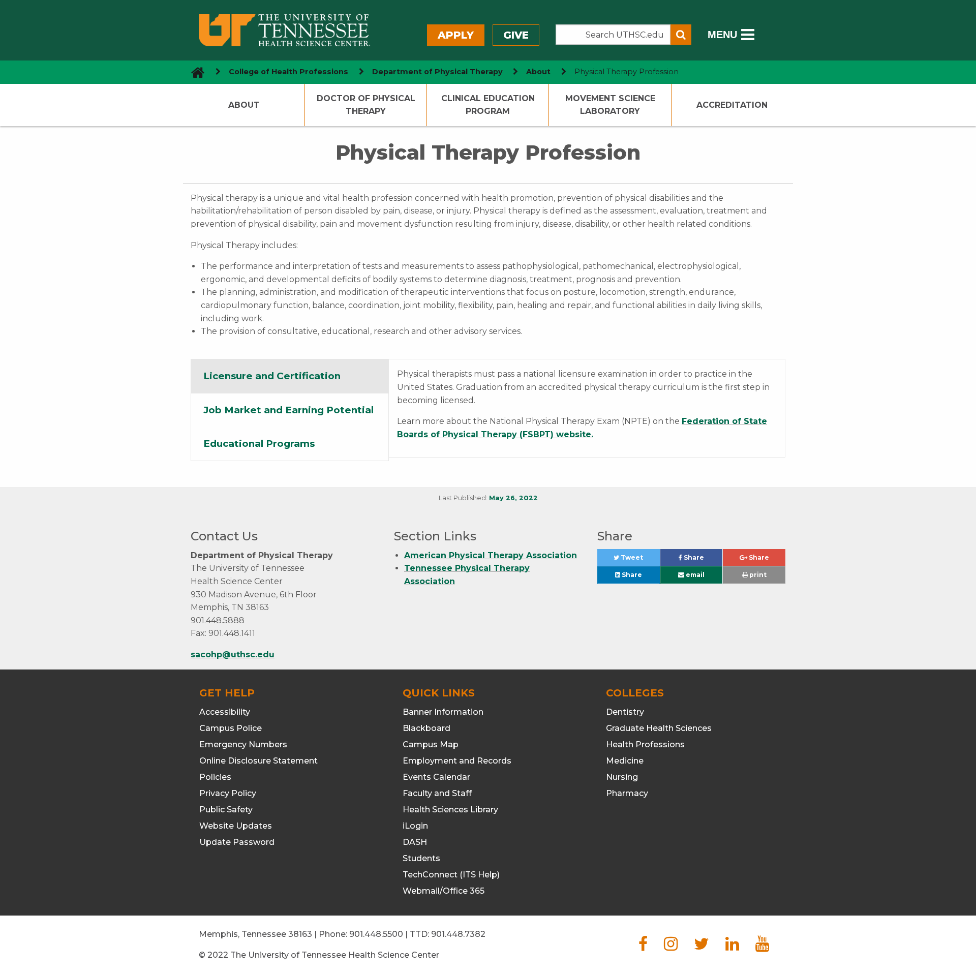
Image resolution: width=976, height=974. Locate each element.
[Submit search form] (680, 34)
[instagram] (671, 947)
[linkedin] (732, 947)
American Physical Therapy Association (490, 555)
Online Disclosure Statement (258, 761)
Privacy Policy (227, 793)
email (694, 575)
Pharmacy (627, 793)
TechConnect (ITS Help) (451, 874)
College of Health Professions (288, 71)
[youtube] (762, 947)
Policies (215, 777)
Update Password (236, 842)
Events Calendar (436, 777)
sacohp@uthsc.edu (232, 654)
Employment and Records (457, 761)
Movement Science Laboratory (610, 105)
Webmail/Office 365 (443, 891)
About (538, 71)
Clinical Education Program (488, 105)
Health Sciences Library (450, 809)
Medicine (625, 761)
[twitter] (701, 947)
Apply (456, 35)
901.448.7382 (458, 934)
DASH (415, 842)
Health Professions (645, 744)
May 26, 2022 (513, 498)
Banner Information (443, 712)
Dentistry (625, 712)
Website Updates (235, 826)
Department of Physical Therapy (437, 71)
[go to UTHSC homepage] (194, 72)
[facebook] (643, 947)
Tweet (639, 560)
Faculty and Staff (437, 793)
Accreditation (732, 105)
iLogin (415, 826)
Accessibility (224, 712)
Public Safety (226, 809)
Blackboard (426, 728)
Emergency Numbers (243, 744)
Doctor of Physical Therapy (366, 105)
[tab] (289, 376)
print (757, 575)
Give (516, 35)
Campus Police (230, 728)
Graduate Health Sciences (659, 728)
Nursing (622, 777)
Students (421, 858)
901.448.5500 (376, 934)
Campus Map (431, 744)
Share (702, 560)
